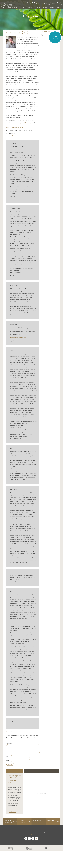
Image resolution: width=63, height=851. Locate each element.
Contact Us (53, 3)
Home (15, 7)
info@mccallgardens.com (31, 834)
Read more (12, 811)
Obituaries (29, 7)
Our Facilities (37, 7)
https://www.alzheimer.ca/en (24, 123)
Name (7, 756)
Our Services (22, 7)
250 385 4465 (24, 832)
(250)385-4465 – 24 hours (41, 3)
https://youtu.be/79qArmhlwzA (18, 337)
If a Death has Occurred (9, 821)
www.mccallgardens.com (12, 136)
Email (7, 760)
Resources (53, 7)
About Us (59, 7)
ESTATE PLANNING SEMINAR (55, 38)
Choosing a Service (22, 821)
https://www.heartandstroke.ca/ (15, 127)
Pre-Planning (45, 7)
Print (25, 32)
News (30, 3)
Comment (9, 743)
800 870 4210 (32, 832)
